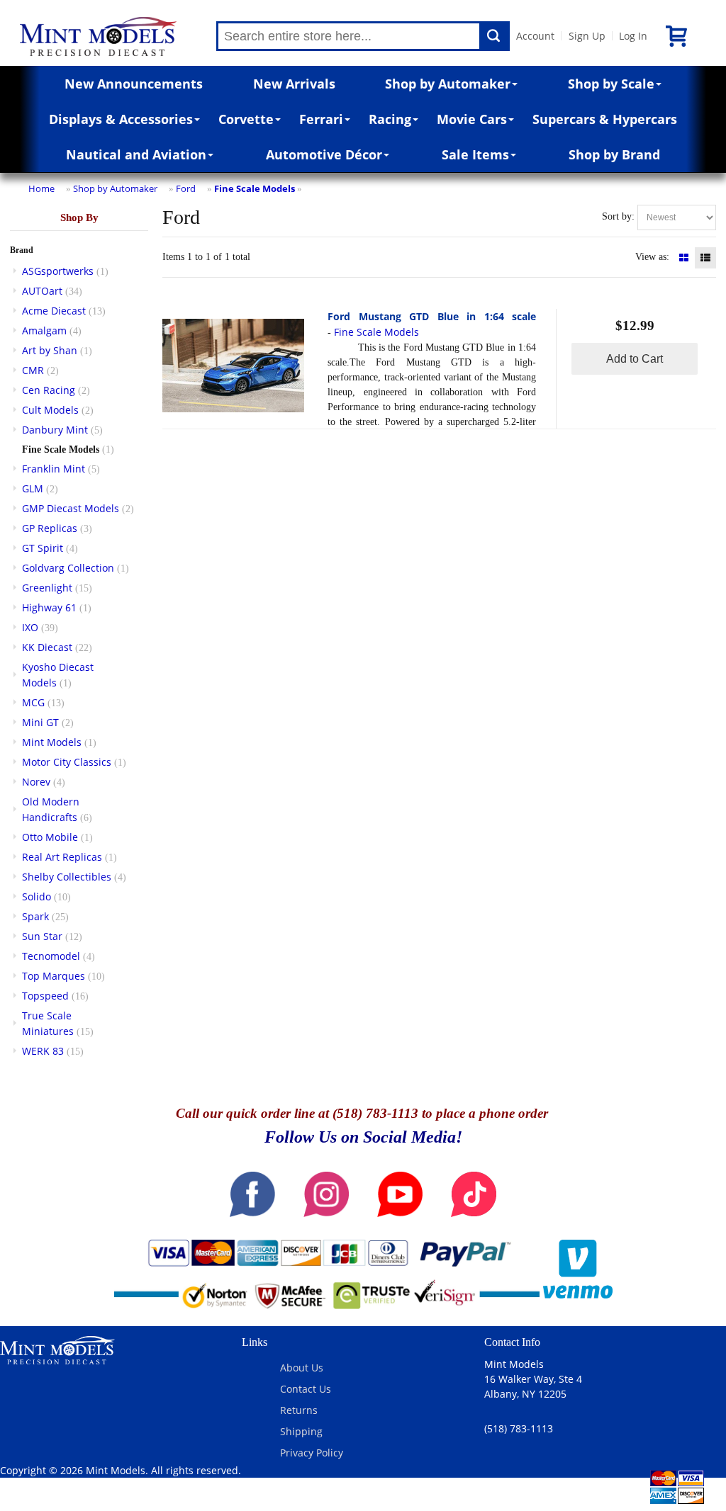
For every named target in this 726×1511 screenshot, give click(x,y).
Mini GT (40, 722)
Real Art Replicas (62, 857)
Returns (299, 1410)
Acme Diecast (54, 310)
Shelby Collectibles (66, 876)
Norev (36, 781)
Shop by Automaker (447, 83)
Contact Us (305, 1389)
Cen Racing (48, 390)
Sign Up (587, 36)
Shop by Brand (614, 154)
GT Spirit (42, 548)
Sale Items (475, 154)
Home (41, 188)
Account (535, 36)
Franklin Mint (53, 468)
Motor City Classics (66, 762)
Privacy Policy (311, 1452)
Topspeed (45, 995)
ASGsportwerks (58, 271)
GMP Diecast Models (70, 508)
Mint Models (52, 742)
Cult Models (50, 410)
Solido (36, 896)
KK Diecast (47, 647)
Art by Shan (49, 350)
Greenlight (47, 587)
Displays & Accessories (121, 119)
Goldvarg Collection (68, 568)
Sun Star (42, 936)
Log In (633, 36)
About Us (301, 1367)
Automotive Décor (324, 154)
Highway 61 (49, 607)
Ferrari (321, 119)
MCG (33, 702)
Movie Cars (472, 119)
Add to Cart (634, 359)
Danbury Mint (55, 429)
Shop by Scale (611, 83)
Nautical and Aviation (136, 154)
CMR (33, 370)
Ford (186, 188)
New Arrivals (294, 83)
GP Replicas (49, 528)
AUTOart (42, 291)
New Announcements (134, 83)
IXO (30, 627)
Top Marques (53, 976)
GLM (32, 488)
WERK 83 (43, 1051)
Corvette (246, 119)
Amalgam (44, 330)
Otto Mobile (50, 837)
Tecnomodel (51, 956)
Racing (390, 119)
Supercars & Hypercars (604, 119)
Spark (35, 916)
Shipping (301, 1431)
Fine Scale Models (254, 188)
